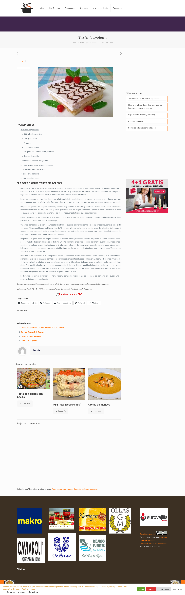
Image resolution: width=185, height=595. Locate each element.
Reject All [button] (150, 589)
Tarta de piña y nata (29, 341)
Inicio (74, 42)
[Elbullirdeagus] (27, 8)
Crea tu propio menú (88, 42)
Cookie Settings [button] (164, 589)
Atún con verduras (135, 121)
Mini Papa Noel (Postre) (67, 404)
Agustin (36, 350)
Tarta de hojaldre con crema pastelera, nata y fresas (42, 328)
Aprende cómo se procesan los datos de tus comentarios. (75, 489)
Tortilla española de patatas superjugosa (144, 99)
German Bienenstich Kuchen (32, 332)
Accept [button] (141, 589)
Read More (177, 589)
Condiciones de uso (147, 534)
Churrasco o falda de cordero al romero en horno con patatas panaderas (145, 106)
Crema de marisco (99, 404)
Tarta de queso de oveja (31, 336)
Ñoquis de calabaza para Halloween (142, 128)
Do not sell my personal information (22, 592)
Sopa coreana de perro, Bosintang (141, 115)
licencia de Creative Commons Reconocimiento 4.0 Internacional (153, 540)
